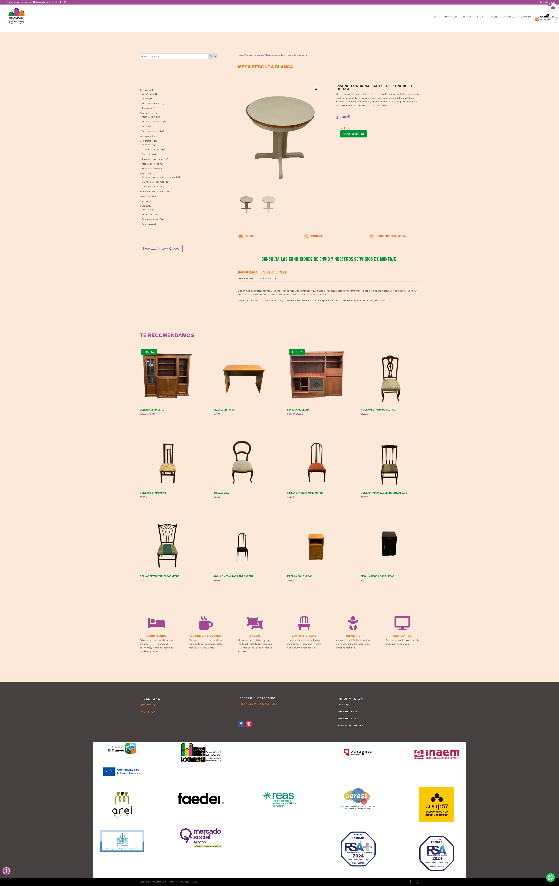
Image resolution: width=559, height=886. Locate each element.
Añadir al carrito (353, 134)
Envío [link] (250, 236)
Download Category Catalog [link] (161, 248)
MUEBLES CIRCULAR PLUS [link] (502, 17)
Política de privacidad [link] (349, 711)
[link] (547, 2)
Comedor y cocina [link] (254, 55)
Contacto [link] (525, 17)
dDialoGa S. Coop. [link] (164, 881)
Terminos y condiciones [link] (350, 725)
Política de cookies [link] (348, 718)
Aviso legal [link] (344, 704)
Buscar (213, 56)
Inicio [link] (437, 17)
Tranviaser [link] (450, 17)
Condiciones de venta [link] (391, 236)
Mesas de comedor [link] (274, 55)
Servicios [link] (466, 17)
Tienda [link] (479, 17)
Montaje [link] (317, 236)
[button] (61, 2)
